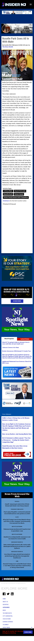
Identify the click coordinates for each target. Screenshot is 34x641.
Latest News (25, 339)
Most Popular (9, 338)
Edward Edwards (8, 621)
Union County (18, 194)
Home (4, 599)
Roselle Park (8, 194)
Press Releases (6, 414)
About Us (5, 601)
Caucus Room (7, 619)
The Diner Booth (7, 47)
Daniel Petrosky (20, 191)
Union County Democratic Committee (16, 197)
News (4, 610)
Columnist (6, 624)
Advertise (6, 604)
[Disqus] (17, 229)
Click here (6, 201)
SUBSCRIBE (17, 301)
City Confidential (8, 616)
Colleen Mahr (8, 191)
